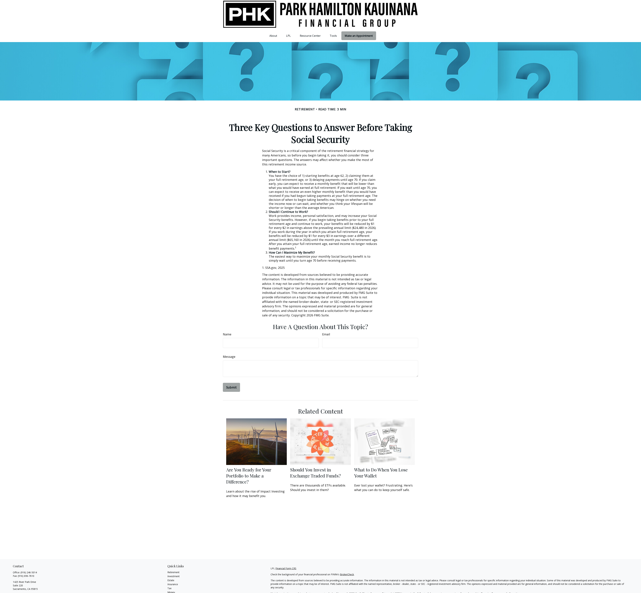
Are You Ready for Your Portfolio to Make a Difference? (248, 476)
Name (227, 334)
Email (326, 334)
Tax (169, 588)
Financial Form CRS (285, 568)
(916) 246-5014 (29, 572)
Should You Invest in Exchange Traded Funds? (315, 473)
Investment (173, 576)
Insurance (172, 584)
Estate (170, 580)
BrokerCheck (347, 574)
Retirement (173, 572)
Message (229, 357)
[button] (273, 35)
